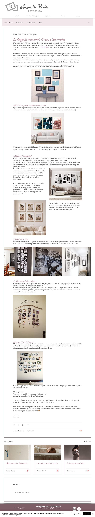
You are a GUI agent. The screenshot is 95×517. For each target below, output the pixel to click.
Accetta (87, 514)
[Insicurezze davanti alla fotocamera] (77, 452)
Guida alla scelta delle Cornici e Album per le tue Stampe (17, 463)
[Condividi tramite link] (28, 425)
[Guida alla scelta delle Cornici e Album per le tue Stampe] (17, 452)
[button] (32, 16)
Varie (40, 22)
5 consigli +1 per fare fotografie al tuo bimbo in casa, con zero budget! (47, 463)
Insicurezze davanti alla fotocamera (75, 463)
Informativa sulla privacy (13, 515)
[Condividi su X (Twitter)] (18, 425)
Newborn (19, 22)
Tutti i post (8, 22)
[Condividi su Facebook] (14, 425)
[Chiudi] (93, 514)
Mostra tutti (87, 441)
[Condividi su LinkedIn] (23, 425)
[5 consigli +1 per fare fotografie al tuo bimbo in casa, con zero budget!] (47, 452)
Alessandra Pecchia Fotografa (48, 506)
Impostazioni (76, 514)
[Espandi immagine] (18, 261)
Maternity (31, 22)
